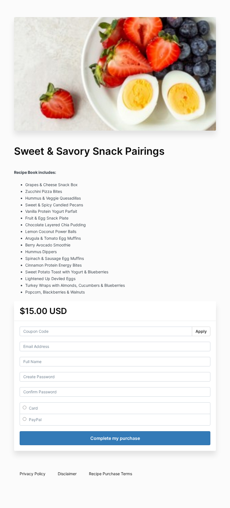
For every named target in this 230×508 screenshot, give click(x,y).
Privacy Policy (32, 473)
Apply (201, 331)
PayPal (35, 419)
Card (33, 408)
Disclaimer (67, 473)
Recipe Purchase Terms (110, 473)
